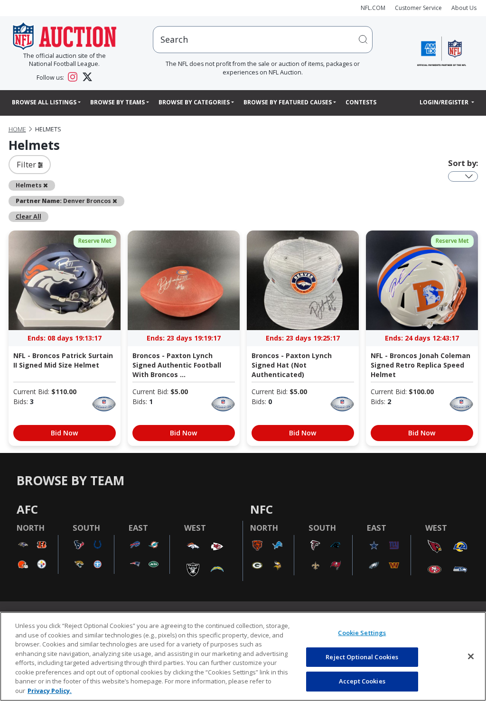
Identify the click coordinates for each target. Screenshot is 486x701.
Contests (361, 102)
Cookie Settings (362, 632)
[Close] (470, 656)
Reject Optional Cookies (362, 657)
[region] (243, 656)
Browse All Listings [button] (44, 102)
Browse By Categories (194, 102)
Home (17, 129)
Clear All (28, 216)
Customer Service (418, 8)
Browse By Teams (117, 102)
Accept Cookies (362, 681)
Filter (27, 164)
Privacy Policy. (50, 690)
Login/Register (445, 102)
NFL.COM (373, 8)
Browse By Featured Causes (287, 102)
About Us (464, 8)
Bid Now (64, 432)
